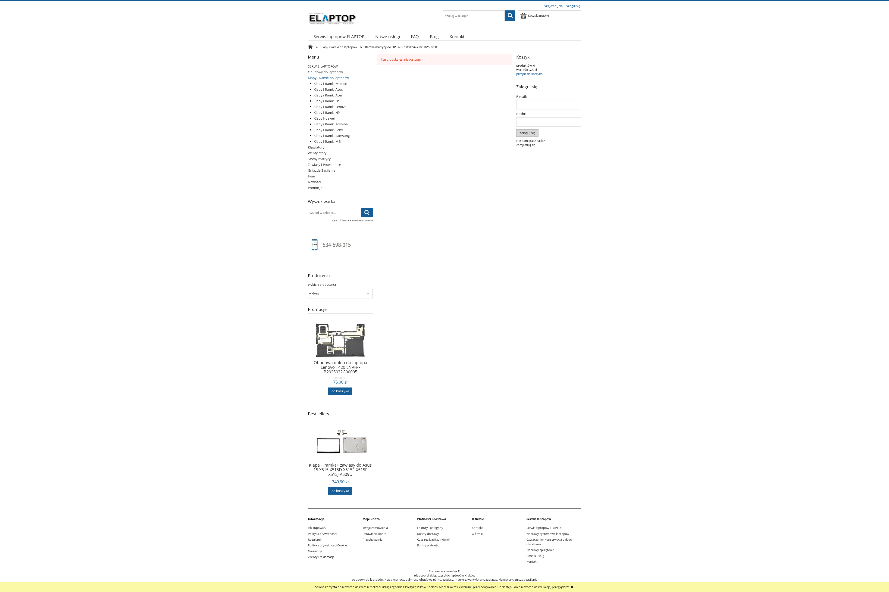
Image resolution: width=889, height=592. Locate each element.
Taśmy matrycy (319, 159)
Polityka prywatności (322, 534)
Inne (311, 176)
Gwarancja (315, 551)
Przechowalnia (372, 539)
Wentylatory (317, 153)
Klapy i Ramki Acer (328, 95)
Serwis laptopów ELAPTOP (544, 528)
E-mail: (521, 96)
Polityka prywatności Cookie (327, 545)
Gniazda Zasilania (321, 170)
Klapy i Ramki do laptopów (328, 78)
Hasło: (521, 114)
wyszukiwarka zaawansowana (352, 220)
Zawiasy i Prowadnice (324, 164)
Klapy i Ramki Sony (328, 130)
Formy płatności (428, 545)
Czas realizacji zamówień (434, 539)
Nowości (314, 182)
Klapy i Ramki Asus (328, 89)
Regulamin (315, 539)
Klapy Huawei (324, 118)
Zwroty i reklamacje (321, 557)
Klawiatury (316, 147)
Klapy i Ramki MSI (327, 141)
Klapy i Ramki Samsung (332, 135)
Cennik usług (535, 556)
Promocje (315, 188)
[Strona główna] (332, 18)
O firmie (477, 534)
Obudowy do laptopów (325, 72)
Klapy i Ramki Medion (330, 83)
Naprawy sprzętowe (540, 550)
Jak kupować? (317, 528)
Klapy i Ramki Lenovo (330, 107)
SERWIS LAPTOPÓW (323, 66)
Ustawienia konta (374, 534)
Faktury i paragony (430, 528)
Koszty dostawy (428, 534)
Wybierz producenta (322, 284)
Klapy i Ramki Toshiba (331, 124)
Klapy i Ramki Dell (327, 101)
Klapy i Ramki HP (327, 112)
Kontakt (477, 528)
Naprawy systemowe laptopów (547, 534)
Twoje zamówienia (375, 528)
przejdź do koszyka (529, 74)
